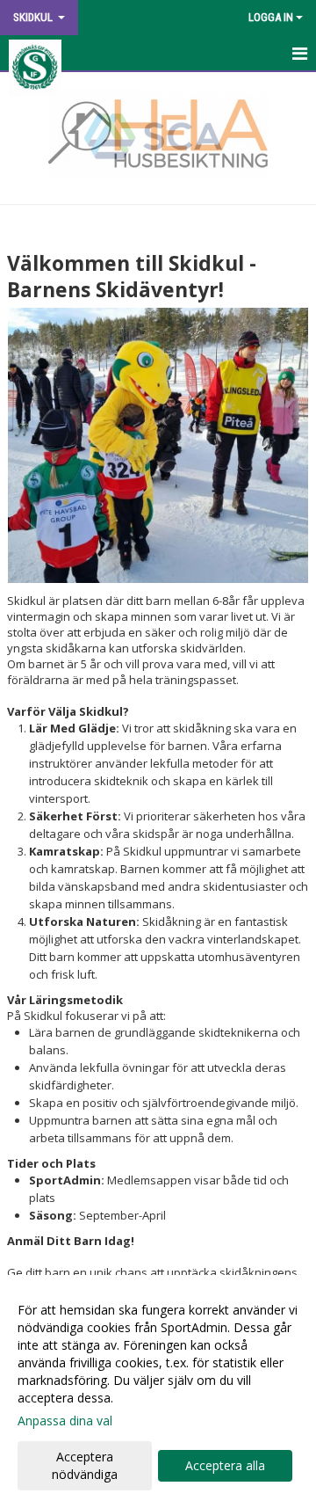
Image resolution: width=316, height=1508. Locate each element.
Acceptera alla (225, 1465)
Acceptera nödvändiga (85, 1465)
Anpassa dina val (65, 1421)
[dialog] (158, 1391)
